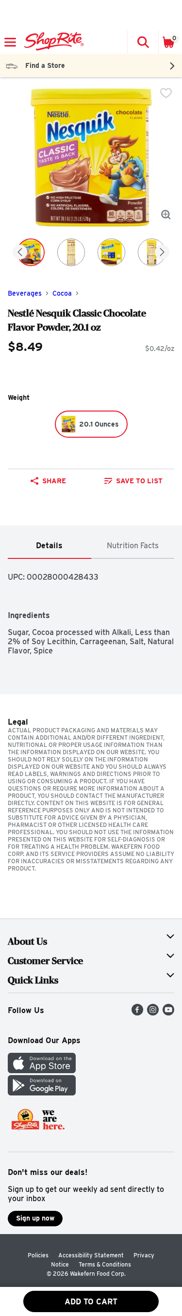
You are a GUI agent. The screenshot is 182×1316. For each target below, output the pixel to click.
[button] (142, 42)
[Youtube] (168, 1012)
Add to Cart (91, 1301)
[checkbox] (166, 93)
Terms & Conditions (105, 1264)
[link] (134, 481)
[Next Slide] (162, 252)
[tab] (49, 546)
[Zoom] (166, 214)
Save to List (139, 481)
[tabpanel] (91, 607)
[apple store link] (42, 1070)
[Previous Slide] (20, 252)
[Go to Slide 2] (71, 252)
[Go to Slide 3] (111, 252)
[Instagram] (153, 1012)
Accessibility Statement (91, 1255)
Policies (38, 1255)
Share (54, 481)
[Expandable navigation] (10, 42)
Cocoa (62, 293)
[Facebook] (137, 1012)
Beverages (25, 293)
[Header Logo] (52, 42)
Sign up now (35, 1218)
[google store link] (42, 1092)
